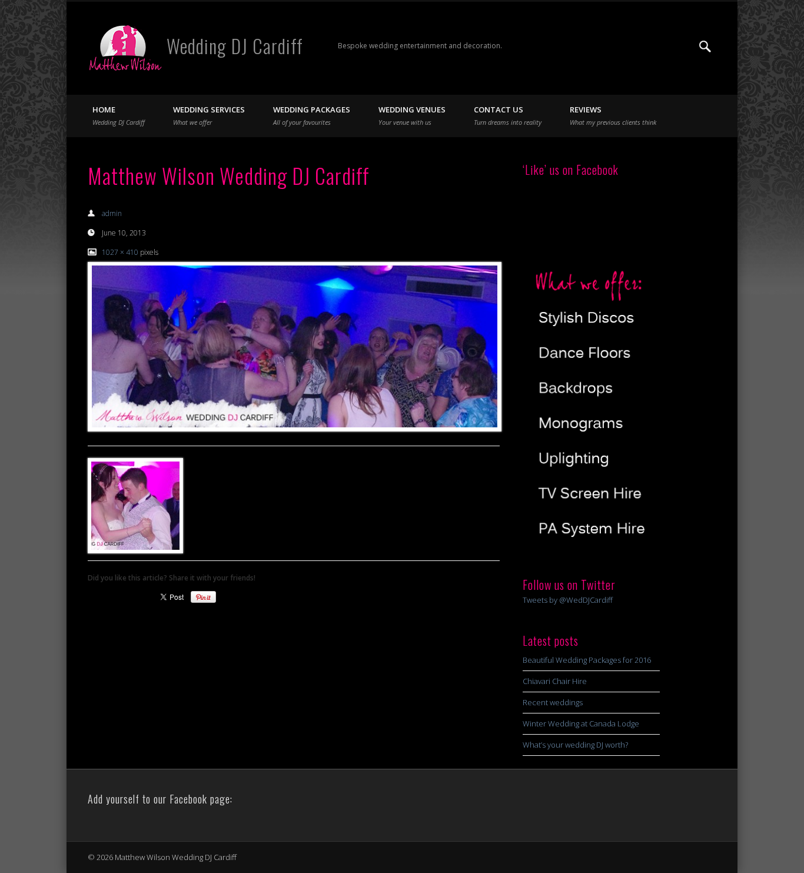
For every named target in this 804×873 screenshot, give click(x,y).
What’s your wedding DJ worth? (575, 744)
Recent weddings (553, 702)
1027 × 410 (120, 252)
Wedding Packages (311, 115)
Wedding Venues (412, 115)
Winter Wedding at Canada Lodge (581, 723)
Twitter (681, 46)
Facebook (656, 46)
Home (118, 115)
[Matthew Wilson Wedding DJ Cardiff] (294, 346)
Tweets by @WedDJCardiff (568, 600)
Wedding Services (209, 115)
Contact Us (507, 115)
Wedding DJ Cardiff (235, 45)
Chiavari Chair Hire (555, 681)
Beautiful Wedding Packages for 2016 (587, 660)
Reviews (613, 115)
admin (112, 213)
